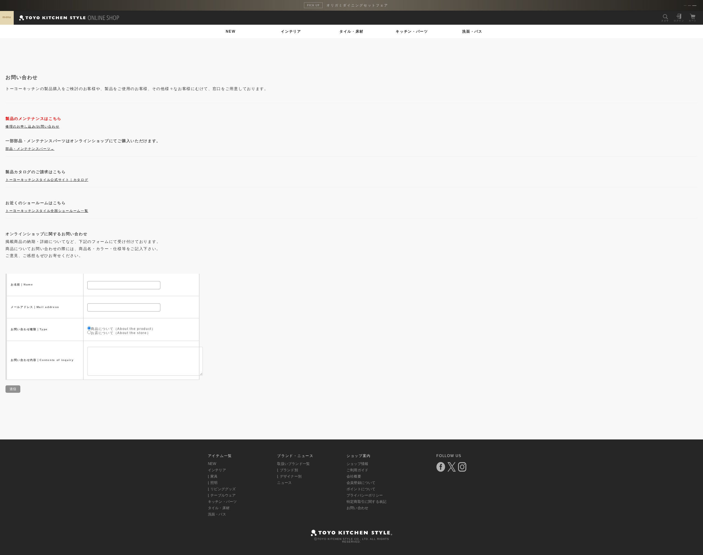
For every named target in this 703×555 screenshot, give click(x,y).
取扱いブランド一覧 (293, 464)
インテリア (291, 31)
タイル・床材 (351, 31)
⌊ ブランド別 (287, 470)
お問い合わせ (357, 508)
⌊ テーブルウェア (222, 495)
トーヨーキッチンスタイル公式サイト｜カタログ (46, 180)
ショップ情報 (357, 464)
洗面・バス (472, 31)
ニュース (284, 483)
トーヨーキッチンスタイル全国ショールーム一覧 (46, 211)
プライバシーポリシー (365, 495)
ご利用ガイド (357, 470)
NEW (230, 31)
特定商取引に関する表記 (366, 502)
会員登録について (361, 483)
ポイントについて (361, 489)
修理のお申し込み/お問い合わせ (32, 126)
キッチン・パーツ (412, 31)
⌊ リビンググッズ (222, 489)
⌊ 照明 (213, 483)
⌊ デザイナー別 (289, 476)
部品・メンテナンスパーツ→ (29, 149)
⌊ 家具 (213, 476)
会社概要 (354, 476)
